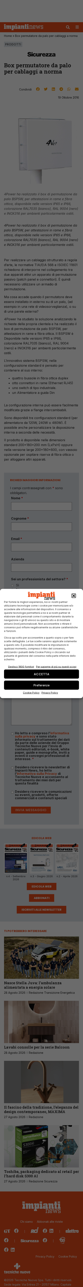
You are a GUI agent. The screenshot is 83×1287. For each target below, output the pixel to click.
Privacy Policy (50, 692)
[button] (74, 596)
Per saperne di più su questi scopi (56, 666)
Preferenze (41, 685)
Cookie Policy (31, 692)
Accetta (41, 674)
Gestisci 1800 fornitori (21, 666)
